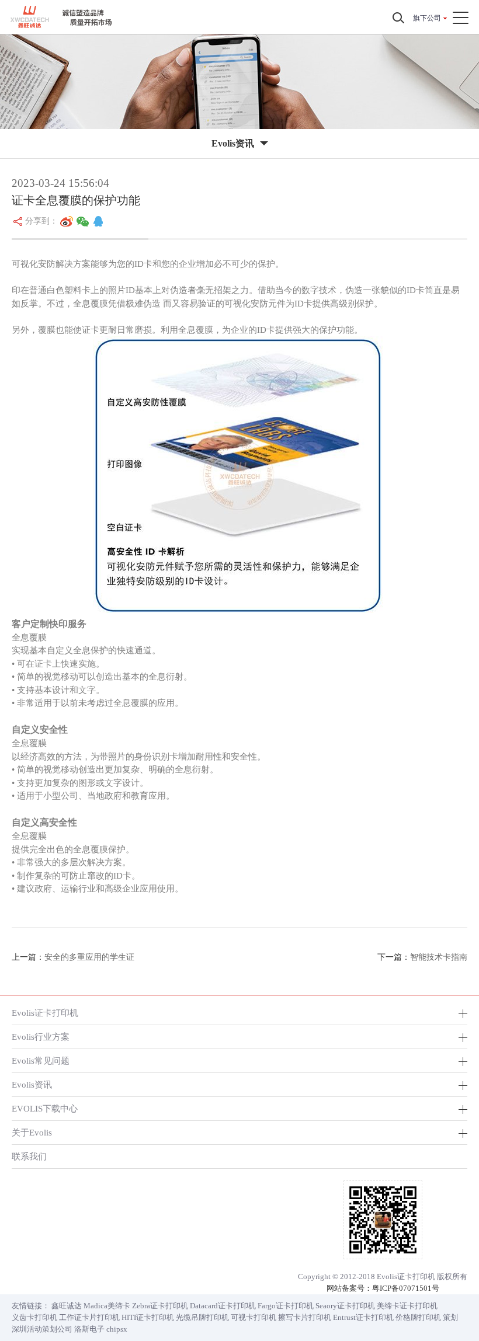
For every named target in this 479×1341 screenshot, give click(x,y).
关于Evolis (32, 1132)
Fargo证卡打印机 (286, 1305)
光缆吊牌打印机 (202, 1317)
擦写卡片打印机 (304, 1317)
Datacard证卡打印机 (223, 1305)
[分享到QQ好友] (98, 221)
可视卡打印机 (253, 1317)
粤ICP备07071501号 (405, 1288)
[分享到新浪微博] (66, 221)
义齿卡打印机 (34, 1317)
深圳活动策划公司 (42, 1329)
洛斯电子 (89, 1329)
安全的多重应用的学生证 (89, 957)
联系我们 (29, 1156)
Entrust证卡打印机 (363, 1317)
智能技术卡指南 (438, 957)
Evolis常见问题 (41, 1060)
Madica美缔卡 (107, 1305)
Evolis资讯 (32, 1084)
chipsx (116, 1329)
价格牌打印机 (418, 1317)
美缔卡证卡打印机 (407, 1305)
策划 (450, 1317)
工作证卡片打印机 (89, 1317)
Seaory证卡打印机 (345, 1305)
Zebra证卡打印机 (160, 1305)
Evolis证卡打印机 (45, 1013)
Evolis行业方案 (41, 1037)
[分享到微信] (83, 221)
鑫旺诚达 (66, 1305)
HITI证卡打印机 (148, 1317)
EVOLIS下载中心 (45, 1108)
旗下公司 (427, 18)
